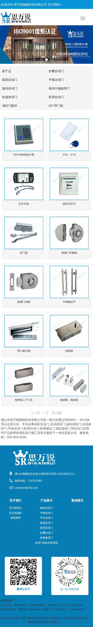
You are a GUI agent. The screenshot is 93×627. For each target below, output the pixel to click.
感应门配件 (9, 105)
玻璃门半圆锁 (69, 252)
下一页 (56, 413)
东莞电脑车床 (61, 609)
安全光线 (24, 203)
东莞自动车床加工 (78, 609)
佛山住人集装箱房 (74, 605)
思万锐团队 (15, 512)
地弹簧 (69, 350)
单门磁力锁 (23, 350)
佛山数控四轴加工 (37, 605)
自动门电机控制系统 (46, 542)
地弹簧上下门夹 (24, 399)
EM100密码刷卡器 (23, 154)
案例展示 (77, 500)
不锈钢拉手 (69, 301)
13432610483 (35, 480)
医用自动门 (46, 527)
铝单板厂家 (47, 609)
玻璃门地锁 (23, 301)
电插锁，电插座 (69, 399)
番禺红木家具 (20, 605)
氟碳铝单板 (34, 609)
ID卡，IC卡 (69, 154)
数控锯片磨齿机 (8, 609)
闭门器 (24, 252)
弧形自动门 (46, 522)
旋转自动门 (46, 507)
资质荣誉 (15, 517)
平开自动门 (46, 517)
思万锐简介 (15, 507)
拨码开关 (22, 609)
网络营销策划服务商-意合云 (44, 622)
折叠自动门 (46, 532)
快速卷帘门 (46, 537)
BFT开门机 (56, 105)
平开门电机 (6, 605)
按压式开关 (69, 203)
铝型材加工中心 (55, 605)
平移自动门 (46, 512)
